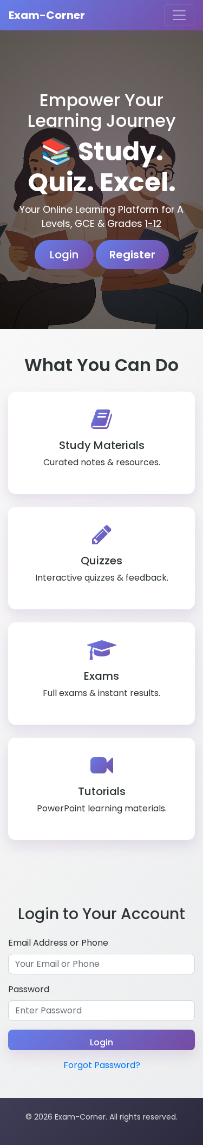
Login (64, 254)
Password (28, 989)
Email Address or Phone (58, 942)
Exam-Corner (47, 15)
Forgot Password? (101, 1065)
